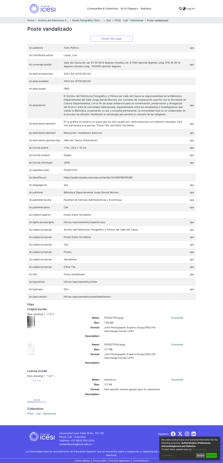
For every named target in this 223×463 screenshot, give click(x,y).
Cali (108, 20)
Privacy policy (100, 460)
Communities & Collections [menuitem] (102, 8)
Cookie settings (82, 460)
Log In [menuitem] (190, 8)
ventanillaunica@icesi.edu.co (75, 444)
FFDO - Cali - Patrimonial (129, 20)
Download (177, 317)
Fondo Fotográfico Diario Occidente (87, 20)
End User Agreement (120, 460)
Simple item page (111, 38)
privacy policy (199, 449)
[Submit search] (180, 8)
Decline (200, 455)
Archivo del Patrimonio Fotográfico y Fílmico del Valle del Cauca (53, 20)
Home (30, 20)
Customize (166, 455)
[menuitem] (129, 8)
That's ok (211, 455)
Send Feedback (141, 460)
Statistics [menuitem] (146, 8)
